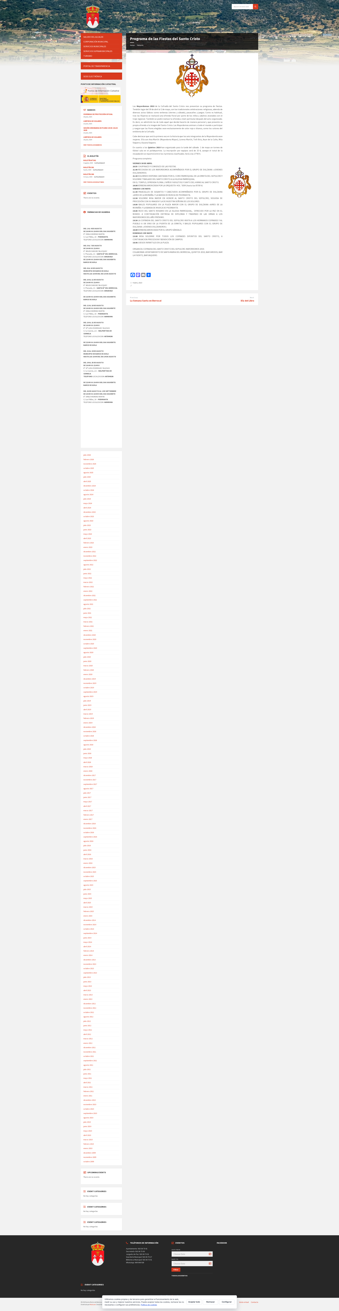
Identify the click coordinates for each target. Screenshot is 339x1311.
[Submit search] (255, 6)
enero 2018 (87, 771)
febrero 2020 (88, 670)
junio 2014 (87, 938)
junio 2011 (87, 1074)
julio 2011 (87, 1069)
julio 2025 (87, 477)
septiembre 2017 (90, 784)
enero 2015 (87, 916)
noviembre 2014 (89, 924)
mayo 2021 (87, 617)
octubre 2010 (88, 1109)
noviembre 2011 (89, 1052)
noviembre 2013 (89, 964)
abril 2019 (87, 709)
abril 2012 (87, 1034)
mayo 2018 (87, 758)
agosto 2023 (88, 521)
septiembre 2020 (90, 648)
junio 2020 (87, 661)
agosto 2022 (88, 564)
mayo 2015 (87, 898)
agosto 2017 (88, 788)
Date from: (176, 1250)
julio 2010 (87, 1122)
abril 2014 (87, 946)
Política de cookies (149, 1305)
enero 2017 (87, 819)
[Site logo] (93, 28)
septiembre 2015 (90, 880)
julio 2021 (87, 608)
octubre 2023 (88, 516)
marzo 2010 (88, 1139)
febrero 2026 (88, 459)
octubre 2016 (88, 832)
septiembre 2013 (90, 973)
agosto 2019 (88, 696)
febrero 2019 (88, 718)
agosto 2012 (88, 1016)
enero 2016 (87, 863)
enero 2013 (87, 999)
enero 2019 (87, 723)
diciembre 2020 (89, 635)
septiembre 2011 (90, 1060)
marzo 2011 (88, 1087)
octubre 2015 (88, 876)
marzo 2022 (88, 582)
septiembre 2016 (90, 837)
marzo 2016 (88, 859)
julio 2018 (87, 749)
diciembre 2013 (89, 960)
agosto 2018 (88, 744)
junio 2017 (87, 797)
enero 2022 (87, 591)
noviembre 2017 (89, 779)
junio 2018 (87, 753)
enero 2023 (87, 547)
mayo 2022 (87, 578)
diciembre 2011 (89, 1047)
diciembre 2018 (89, 727)
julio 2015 (87, 889)
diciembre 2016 (89, 823)
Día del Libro (247, 300)
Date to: (175, 1259)
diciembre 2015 (89, 867)
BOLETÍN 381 (88, 167)
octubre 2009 (88, 1161)
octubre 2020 (88, 643)
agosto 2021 (88, 604)
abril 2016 (87, 854)
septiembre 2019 (90, 692)
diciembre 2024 (89, 486)
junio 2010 (87, 1126)
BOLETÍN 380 (88, 174)
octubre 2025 (88, 468)
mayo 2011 (87, 1078)
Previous (134, 297)
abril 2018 (87, 762)
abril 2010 (87, 1135)
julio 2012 (87, 1021)
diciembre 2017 (89, 775)
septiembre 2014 (90, 933)
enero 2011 (87, 1096)
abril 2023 (87, 538)
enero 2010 (87, 1148)
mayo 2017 (87, 801)
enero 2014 (87, 955)
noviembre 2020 (89, 639)
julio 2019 (87, 701)
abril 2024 (87, 507)
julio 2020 (87, 657)
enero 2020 (87, 674)
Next (252, 297)
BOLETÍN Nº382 (89, 160)
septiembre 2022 (90, 560)
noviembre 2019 (89, 683)
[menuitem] (101, 37)
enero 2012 (87, 1043)
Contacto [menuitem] (254, 1302)
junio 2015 (87, 894)
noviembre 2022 (89, 556)
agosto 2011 (88, 1065)
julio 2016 (87, 845)
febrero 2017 (88, 815)
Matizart (93, 1304)
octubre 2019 (88, 687)
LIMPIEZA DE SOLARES (92, 121)
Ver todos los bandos (92, 145)
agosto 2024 (88, 494)
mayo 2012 (87, 1030)
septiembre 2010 (90, 1113)
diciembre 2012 (89, 1003)
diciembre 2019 (89, 679)
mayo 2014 (87, 942)
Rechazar (210, 1302)
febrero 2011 (88, 1091)
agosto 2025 (88, 472)
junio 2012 (87, 1025)
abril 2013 (87, 990)
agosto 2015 (88, 885)
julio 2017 (87, 793)
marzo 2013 (88, 995)
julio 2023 (87, 525)
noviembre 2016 (89, 828)
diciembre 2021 (89, 595)
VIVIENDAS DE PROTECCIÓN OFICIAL (98, 114)
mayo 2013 (87, 986)
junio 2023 (87, 529)
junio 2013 (87, 981)
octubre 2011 (88, 1056)
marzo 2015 (88, 907)
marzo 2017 (88, 810)
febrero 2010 (88, 1144)
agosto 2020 (88, 652)
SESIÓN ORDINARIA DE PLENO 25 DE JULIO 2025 (100, 129)
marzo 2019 (88, 714)
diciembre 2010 (89, 1100)
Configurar (227, 1302)
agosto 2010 (88, 1117)
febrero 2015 (88, 911)
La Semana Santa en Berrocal (145, 300)
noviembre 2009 (89, 1157)
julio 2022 (87, 569)
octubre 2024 (88, 490)
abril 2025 (87, 481)
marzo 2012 (88, 1038)
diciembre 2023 (89, 512)
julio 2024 (87, 499)
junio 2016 (87, 850)
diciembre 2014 (89, 920)
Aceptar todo (194, 1302)
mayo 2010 (87, 1131)
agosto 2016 (88, 841)
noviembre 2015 (89, 872)
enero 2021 (87, 630)
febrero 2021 (88, 626)
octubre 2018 (88, 736)
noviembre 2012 (89, 1008)
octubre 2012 (88, 1012)
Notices (140, 45)
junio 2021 (87, 613)
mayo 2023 (87, 534)
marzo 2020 (88, 665)
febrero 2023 (88, 543)
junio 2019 (87, 705)
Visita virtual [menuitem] (244, 1302)
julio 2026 (87, 455)
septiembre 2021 (90, 600)
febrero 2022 (88, 586)
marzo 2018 (88, 766)
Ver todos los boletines (93, 182)
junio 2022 (87, 573)
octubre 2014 (88, 929)
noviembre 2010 (89, 1104)
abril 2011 (87, 1082)
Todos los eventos (179, 1276)
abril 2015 (87, 902)
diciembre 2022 (89, 551)
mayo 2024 (87, 503)
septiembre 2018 (90, 740)
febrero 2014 (88, 951)
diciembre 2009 (89, 1153)
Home (132, 45)
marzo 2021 (88, 622)
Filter (175, 1269)
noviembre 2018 (89, 731)
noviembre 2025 (89, 464)
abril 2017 (87, 806)
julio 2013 (87, 977)
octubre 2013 (88, 968)
